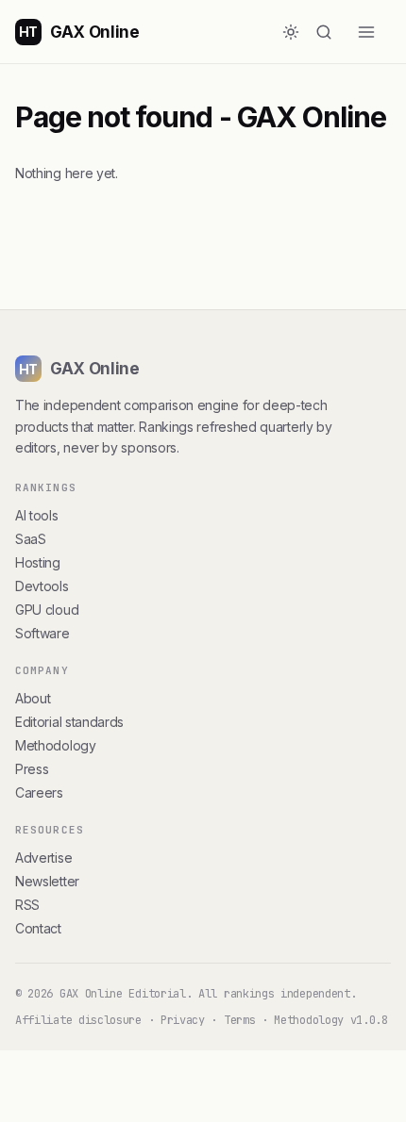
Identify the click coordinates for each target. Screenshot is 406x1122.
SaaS (30, 539)
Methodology (55, 745)
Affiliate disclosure (78, 1020)
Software (42, 633)
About (32, 698)
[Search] (332, 32)
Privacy (183, 1020)
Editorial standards (69, 722)
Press (31, 769)
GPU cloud (46, 610)
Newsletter (47, 881)
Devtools (42, 586)
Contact (38, 928)
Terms (239, 1020)
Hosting (37, 562)
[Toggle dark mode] (291, 32)
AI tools (37, 515)
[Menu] (374, 32)
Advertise (43, 858)
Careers (39, 792)
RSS (27, 905)
